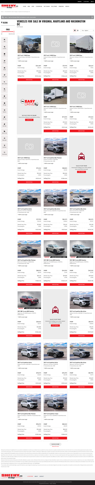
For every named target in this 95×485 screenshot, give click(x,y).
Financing (61, 6)
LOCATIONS (30, 476)
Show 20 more (55, 444)
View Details (29, 79)
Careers (79, 1)
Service (67, 6)
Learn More (29, 119)
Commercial (39, 6)
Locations (86, 1)
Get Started (81, 171)
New (29, 6)
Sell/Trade (54, 6)
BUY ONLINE (47, 6)
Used (33, 6)
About (92, 1)
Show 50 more (55, 446)
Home (24, 6)
